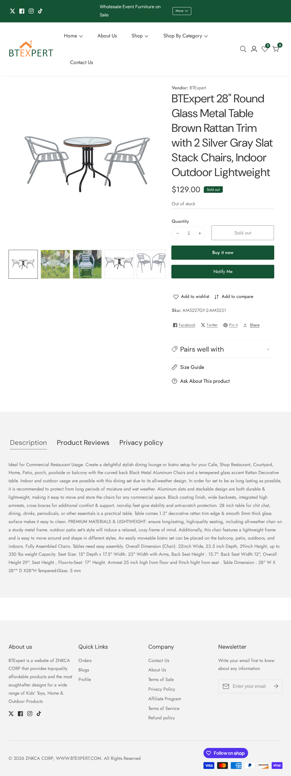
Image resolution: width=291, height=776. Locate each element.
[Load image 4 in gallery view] (119, 264)
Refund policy (161, 717)
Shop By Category (182, 35)
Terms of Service (163, 708)
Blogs (83, 670)
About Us (107, 35)
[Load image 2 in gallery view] (55, 264)
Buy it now (222, 252)
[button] (223, 349)
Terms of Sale (161, 679)
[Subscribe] (276, 686)
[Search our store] (244, 49)
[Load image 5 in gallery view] (151, 264)
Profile (84, 679)
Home (70, 35)
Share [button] (254, 325)
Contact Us (81, 62)
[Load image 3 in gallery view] (87, 264)
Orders (85, 660)
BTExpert (198, 88)
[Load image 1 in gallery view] (23, 264)
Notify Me (222, 271)
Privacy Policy (161, 689)
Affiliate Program (164, 698)
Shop (137, 35)
